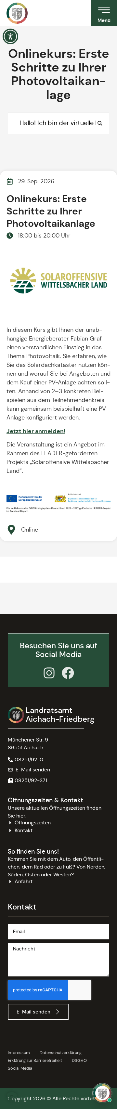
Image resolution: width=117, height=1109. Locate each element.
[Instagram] (49, 673)
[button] (27, 780)
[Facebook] (68, 673)
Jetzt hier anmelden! (35, 431)
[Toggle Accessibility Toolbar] (10, 36)
